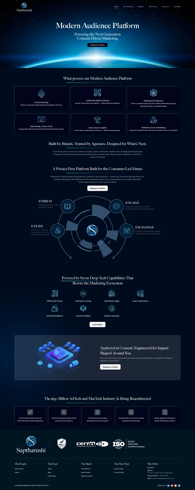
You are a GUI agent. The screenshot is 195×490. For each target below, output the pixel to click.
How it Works (128, 7)
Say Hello (177, 7)
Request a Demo (97, 45)
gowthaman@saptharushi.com (160, 478)
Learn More (97, 324)
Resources (165, 7)
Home (116, 7)
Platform (141, 7)
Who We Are (153, 7)
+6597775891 (157, 476)
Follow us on (162, 485)
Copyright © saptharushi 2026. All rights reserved (31, 485)
